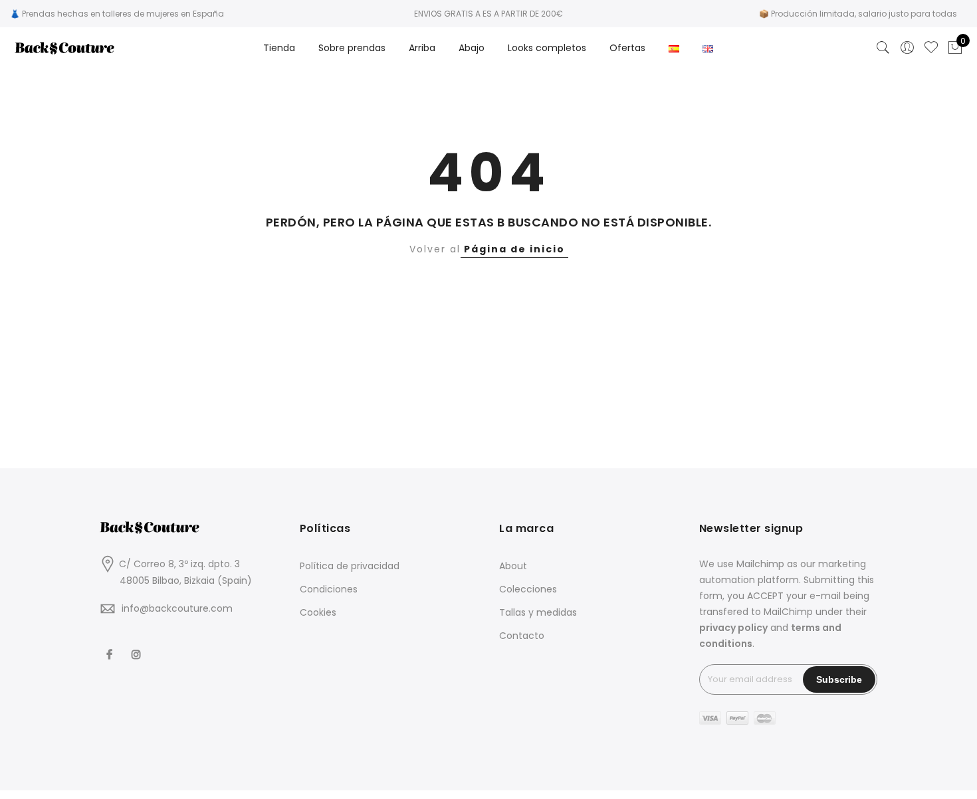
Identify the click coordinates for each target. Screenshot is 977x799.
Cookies (318, 612)
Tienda (279, 47)
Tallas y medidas (538, 612)
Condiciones (329, 589)
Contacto (521, 635)
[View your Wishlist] (931, 48)
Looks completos (547, 47)
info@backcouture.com (177, 608)
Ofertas (627, 47)
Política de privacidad (349, 566)
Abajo (472, 47)
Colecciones (528, 589)
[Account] (907, 48)
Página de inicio (514, 249)
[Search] (883, 48)
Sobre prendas (351, 47)
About (513, 566)
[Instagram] (138, 645)
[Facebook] (111, 645)
